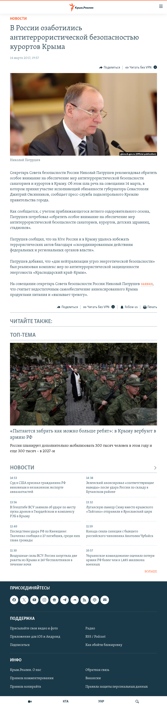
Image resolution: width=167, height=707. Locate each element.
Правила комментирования (31, 678)
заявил (147, 284)
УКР (101, 701)
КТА (65, 701)
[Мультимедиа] (29, 701)
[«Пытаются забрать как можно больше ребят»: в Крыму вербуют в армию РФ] (83, 384)
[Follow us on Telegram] (64, 600)
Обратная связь (97, 670)
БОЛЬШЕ (151, 571)
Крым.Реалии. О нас (25, 670)
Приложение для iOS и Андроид (35, 637)
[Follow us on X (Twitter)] (24, 600)
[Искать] (137, 701)
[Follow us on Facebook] (14, 600)
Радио (90, 628)
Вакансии (93, 678)
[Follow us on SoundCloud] (74, 600)
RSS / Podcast (95, 637)
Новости (18, 19)
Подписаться (20, 645)
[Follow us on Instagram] (44, 600)
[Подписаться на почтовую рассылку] (104, 600)
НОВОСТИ (22, 468)
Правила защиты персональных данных (116, 687)
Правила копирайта (25, 687)
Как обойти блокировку (103, 645)
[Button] (109, 67)
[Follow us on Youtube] (34, 600)
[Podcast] (94, 600)
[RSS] (84, 600)
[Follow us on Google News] (54, 600)
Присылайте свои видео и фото (34, 628)
